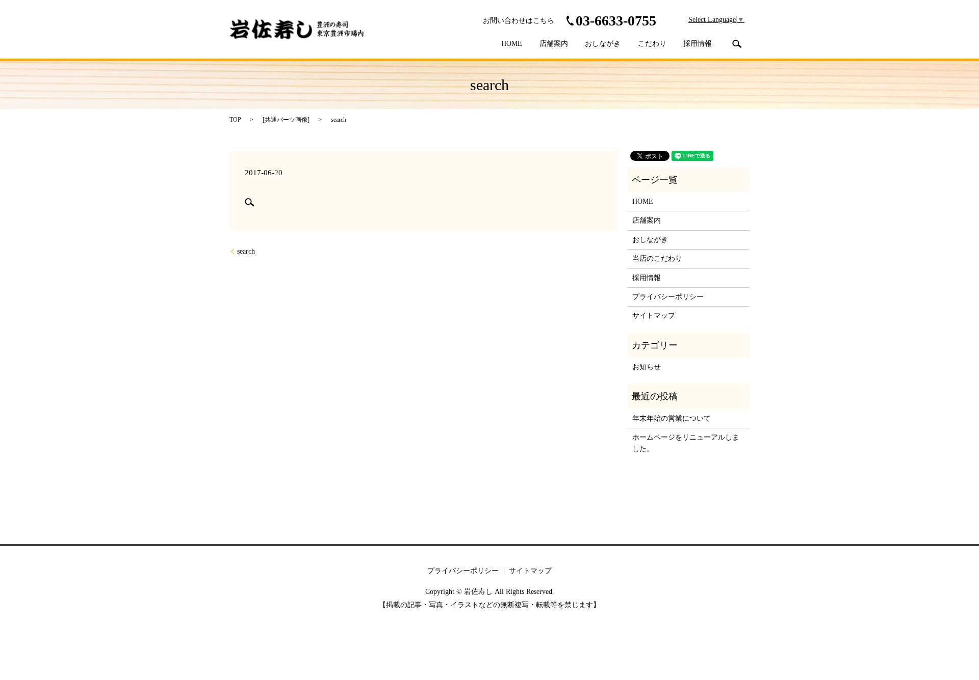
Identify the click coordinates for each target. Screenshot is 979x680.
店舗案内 (553, 43)
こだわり (652, 43)
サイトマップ (653, 315)
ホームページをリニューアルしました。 (685, 442)
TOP (235, 119)
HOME (511, 43)
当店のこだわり (657, 258)
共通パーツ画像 (286, 119)
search (736, 43)
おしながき (603, 43)
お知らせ (646, 367)
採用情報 (697, 43)
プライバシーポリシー (668, 297)
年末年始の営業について (671, 418)
